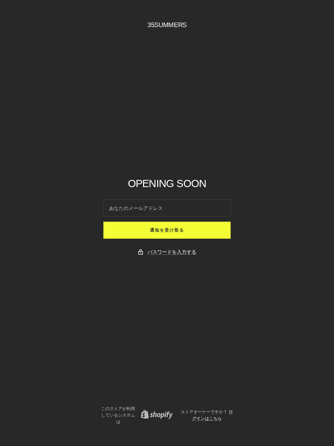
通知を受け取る (167, 230)
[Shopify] (155, 415)
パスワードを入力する (171, 252)
